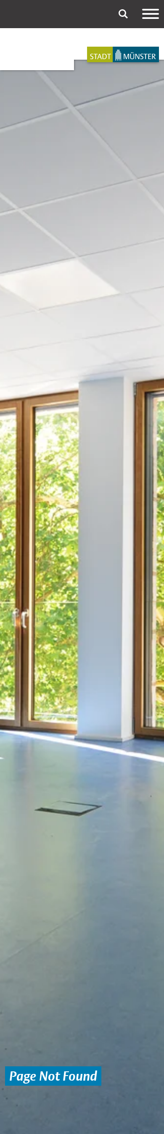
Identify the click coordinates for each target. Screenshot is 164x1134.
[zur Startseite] (123, 54)
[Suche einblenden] (123, 13)
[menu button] (150, 14)
